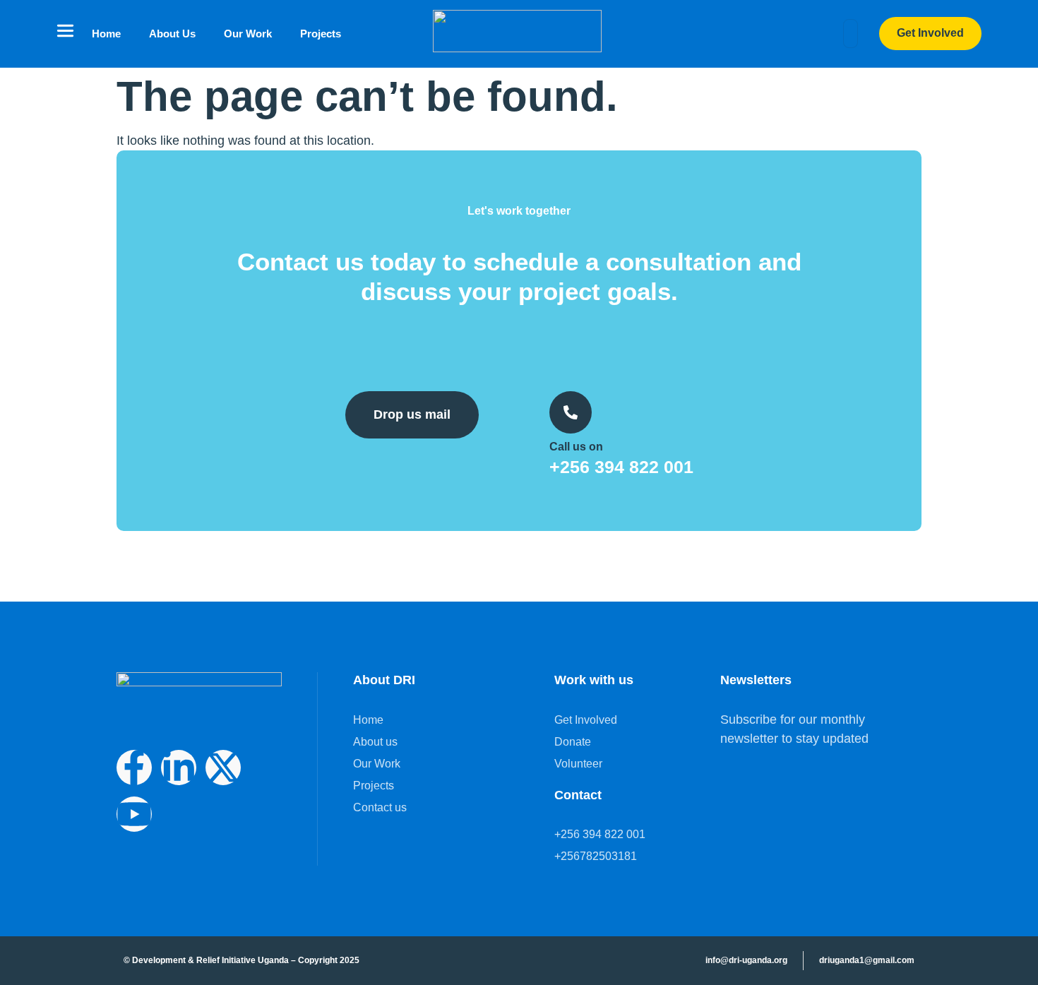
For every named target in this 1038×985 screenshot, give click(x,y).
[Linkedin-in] (178, 767)
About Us (172, 34)
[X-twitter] (223, 767)
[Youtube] (134, 814)
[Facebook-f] (134, 767)
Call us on (576, 447)
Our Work (248, 34)
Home (106, 34)
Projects (320, 34)
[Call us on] (570, 412)
